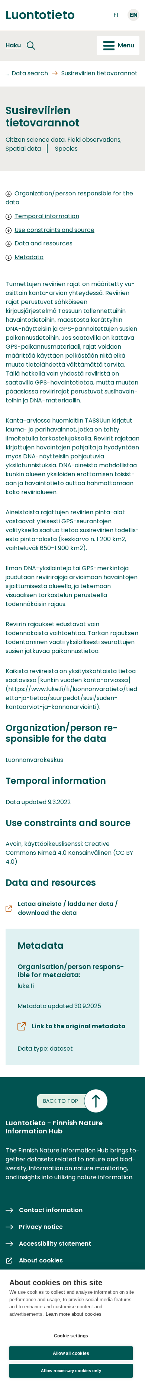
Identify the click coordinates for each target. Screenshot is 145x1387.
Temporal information (46, 216)
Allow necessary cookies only (71, 1370)
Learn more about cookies (74, 1314)
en (134, 14)
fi (115, 14)
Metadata (29, 257)
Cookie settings (71, 1336)
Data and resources (43, 243)
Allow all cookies (71, 1353)
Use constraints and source (54, 230)
